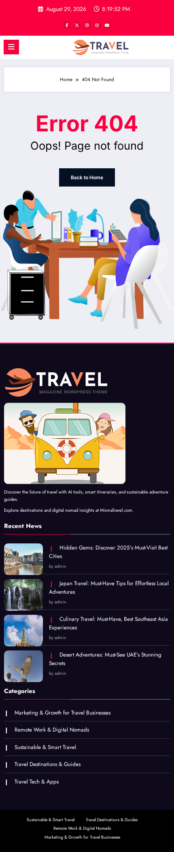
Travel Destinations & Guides (48, 764)
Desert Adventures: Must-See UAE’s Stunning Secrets (105, 659)
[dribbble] (87, 25)
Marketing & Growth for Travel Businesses (62, 713)
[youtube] (107, 25)
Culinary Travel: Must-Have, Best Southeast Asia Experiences (108, 623)
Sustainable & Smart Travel (45, 747)
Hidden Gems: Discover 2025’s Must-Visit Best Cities (108, 552)
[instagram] (97, 25)
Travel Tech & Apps (37, 781)
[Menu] (11, 47)
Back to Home (87, 177)
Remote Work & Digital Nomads (52, 730)
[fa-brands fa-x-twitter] (77, 25)
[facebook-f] (66, 25)
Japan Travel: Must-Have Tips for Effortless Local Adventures (109, 587)
